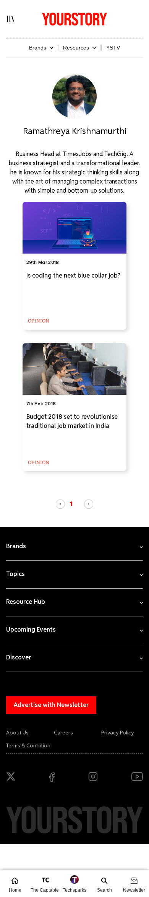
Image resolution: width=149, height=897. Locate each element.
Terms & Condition (28, 745)
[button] (60, 504)
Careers (63, 732)
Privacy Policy (117, 732)
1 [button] (71, 504)
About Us (17, 732)
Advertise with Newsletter (51, 705)
